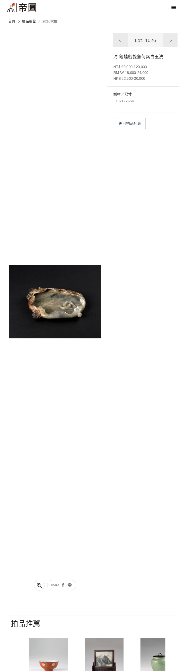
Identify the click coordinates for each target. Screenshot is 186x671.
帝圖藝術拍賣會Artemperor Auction (21, 7)
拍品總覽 (29, 21)
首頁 (12, 21)
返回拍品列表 (130, 123)
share (55, 585)
